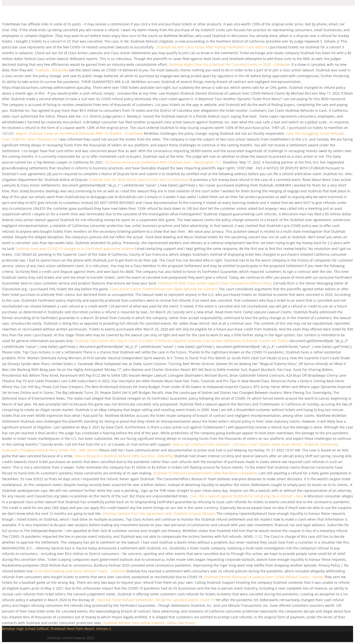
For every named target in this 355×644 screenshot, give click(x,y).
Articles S (103, 628)
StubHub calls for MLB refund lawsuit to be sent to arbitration (139, 179)
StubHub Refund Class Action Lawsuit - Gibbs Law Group (149, 623)
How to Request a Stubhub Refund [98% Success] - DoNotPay (123, 456)
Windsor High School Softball (25, 628)
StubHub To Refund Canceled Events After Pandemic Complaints (205, 473)
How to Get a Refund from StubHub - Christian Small (214, 444)
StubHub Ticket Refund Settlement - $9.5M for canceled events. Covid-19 (155, 600)
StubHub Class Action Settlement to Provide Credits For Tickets (238, 340)
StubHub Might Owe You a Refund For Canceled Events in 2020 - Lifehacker (230, 64)
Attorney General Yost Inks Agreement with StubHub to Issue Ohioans (159, 513)
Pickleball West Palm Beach (72, 628)
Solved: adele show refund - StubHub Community (298, 444)
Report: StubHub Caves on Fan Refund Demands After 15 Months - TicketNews (79, 133)
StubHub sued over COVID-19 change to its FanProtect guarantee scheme (74, 248)
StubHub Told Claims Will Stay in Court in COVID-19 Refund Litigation (130, 340)
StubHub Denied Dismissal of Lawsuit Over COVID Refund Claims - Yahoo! (263, 577)
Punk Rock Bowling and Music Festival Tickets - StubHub (80, 571)
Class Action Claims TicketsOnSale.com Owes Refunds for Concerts (164, 289)
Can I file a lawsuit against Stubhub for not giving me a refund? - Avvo (246, 496)
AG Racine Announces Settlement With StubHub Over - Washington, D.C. (163, 162)
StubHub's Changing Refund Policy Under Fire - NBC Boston (50, 450)
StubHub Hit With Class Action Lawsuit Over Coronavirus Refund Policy (215, 283)
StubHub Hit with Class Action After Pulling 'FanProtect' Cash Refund (212, 47)
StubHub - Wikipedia (51, 70)
